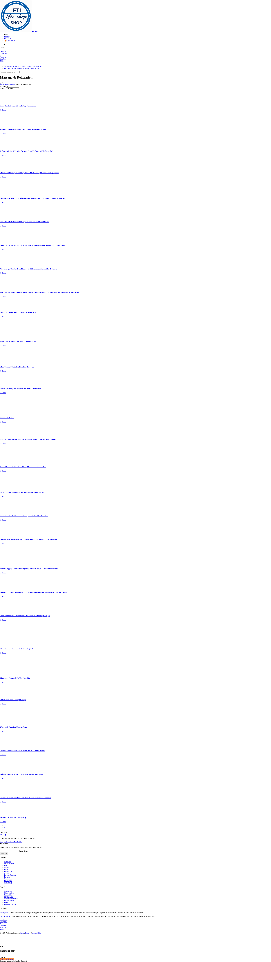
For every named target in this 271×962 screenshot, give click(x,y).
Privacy (27, 933)
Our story (7, 862)
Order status (8, 895)
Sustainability (8, 879)
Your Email (24, 851)
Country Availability (11, 899)
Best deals (7, 38)
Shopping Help (9, 893)
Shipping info (8, 897)
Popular (6, 37)
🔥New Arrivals (9, 40)
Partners (7, 877)
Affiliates (7, 873)
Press (6, 869)
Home (2, 84)
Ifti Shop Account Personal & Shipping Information (21, 68)
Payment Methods (10, 904)
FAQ (6, 902)
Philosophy (8, 881)
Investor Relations (10, 875)
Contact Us (8, 891)
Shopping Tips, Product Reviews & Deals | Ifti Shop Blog (23, 66)
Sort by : (3, 88)
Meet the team (9, 864)
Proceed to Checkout (7, 959)
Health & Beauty (10, 84)
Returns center (9, 900)
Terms (22, 933)
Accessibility (36, 933)
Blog (6, 865)
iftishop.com (4, 913)
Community (8, 883)
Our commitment (5, 916)
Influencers (8, 871)
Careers (6, 867)
